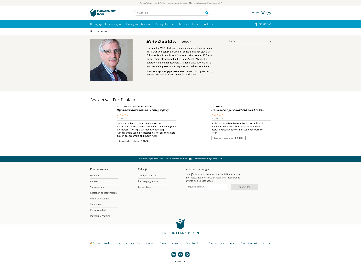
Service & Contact (249, 243)
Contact (94, 181)
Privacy (163, 243)
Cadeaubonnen (146, 187)
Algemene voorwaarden (129, 243)
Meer (154, 136)
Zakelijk (142, 169)
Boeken (232, 41)
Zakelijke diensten (147, 175)
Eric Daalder (102, 31)
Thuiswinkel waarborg (102, 243)
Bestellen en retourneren (103, 193)
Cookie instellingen (194, 243)
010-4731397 (265, 24)
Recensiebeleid (98, 210)
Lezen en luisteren (100, 198)
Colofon (149, 243)
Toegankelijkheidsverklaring (222, 243)
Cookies (175, 243)
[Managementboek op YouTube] (180, 254)
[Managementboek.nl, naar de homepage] (103, 16)
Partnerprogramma (100, 216)
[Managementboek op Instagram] (187, 254)
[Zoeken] (206, 13)
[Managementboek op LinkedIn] (173, 254)
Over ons (94, 175)
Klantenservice (99, 169)
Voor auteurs (97, 204)
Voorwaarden (97, 187)
